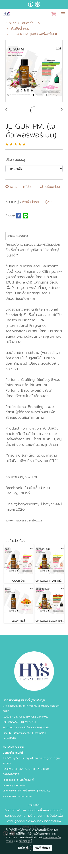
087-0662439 (22, 717)
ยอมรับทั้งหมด (42, 847)
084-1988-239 (28, 722)
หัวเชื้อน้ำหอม (32, 201)
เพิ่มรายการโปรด (20, 186)
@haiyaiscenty (21, 733)
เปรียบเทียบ (51, 186)
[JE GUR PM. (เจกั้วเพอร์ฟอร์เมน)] (34, 71)
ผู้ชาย (49, 201)
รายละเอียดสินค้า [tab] (17, 236)
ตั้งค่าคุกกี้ (23, 847)
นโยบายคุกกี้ (25, 841)
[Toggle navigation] (63, 14)
